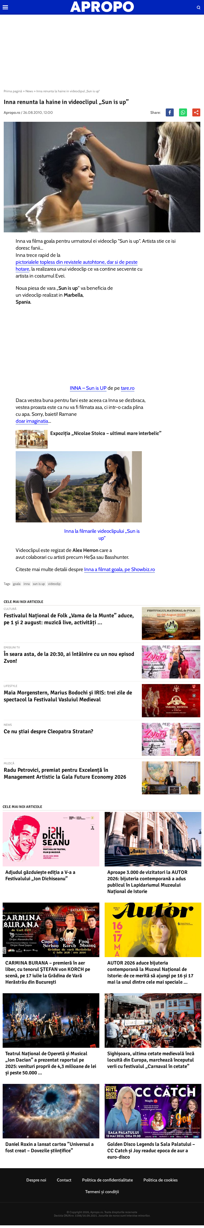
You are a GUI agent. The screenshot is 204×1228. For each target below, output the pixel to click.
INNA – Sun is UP (88, 388)
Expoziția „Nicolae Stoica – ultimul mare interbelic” (106, 433)
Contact (64, 1180)
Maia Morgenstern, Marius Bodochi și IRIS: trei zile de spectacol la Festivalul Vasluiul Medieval (68, 696)
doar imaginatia (32, 421)
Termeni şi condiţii (102, 1191)
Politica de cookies (160, 1180)
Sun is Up (39, 584)
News (29, 91)
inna (27, 584)
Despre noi (36, 1180)
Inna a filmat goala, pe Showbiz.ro (119, 569)
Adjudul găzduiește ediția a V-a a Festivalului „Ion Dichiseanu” (40, 875)
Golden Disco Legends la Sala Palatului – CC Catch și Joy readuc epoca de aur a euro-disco (151, 1150)
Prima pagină (13, 91)
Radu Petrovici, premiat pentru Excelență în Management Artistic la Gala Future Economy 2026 (65, 773)
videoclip (54, 584)
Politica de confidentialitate (107, 1180)
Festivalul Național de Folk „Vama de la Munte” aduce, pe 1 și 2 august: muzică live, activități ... (69, 619)
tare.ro (127, 388)
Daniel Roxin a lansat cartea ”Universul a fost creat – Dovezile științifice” (49, 1147)
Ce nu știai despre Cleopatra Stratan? (48, 731)
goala (16, 584)
